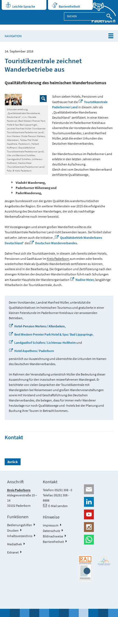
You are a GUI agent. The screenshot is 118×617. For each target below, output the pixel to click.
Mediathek (14, 544)
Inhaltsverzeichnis (19, 536)
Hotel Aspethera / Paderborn (34, 351)
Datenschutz (51, 531)
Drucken (13, 530)
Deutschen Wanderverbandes (56, 243)
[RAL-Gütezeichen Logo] (85, 568)
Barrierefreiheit (69, 6)
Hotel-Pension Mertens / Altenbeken (39, 326)
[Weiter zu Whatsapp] (94, 540)
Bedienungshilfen (19, 525)
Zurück (12, 462)
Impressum (50, 525)
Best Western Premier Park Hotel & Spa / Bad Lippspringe (53, 334)
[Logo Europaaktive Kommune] (104, 560)
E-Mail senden (58, 506)
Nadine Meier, (84, 280)
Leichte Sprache (23, 6)
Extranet (13, 552)
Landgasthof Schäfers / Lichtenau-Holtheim (45, 342)
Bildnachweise (53, 536)
